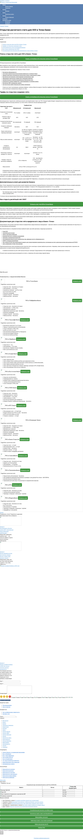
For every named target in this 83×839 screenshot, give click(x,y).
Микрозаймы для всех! (41, 817)
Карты (4, 12)
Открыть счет (77, 281)
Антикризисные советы (9, 764)
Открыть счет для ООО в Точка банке (41, 204)
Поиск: (2, 716)
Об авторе (7, 22)
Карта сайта (3, 780)
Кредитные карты (9, 14)
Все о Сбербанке (7, 754)
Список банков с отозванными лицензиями (14, 752)
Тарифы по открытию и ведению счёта (12, 46)
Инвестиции (6, 727)
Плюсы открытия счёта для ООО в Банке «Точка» (15, 44)
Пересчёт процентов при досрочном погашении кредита (23, 806)
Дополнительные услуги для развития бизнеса (14, 47)
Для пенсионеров (7, 705)
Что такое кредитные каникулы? (11, 760)
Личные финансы (7, 741)
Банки (4, 5)
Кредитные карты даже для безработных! (41, 813)
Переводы (7, 8)
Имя (1, 681)
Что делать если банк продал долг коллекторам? (27, 800)
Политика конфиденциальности (41, 838)
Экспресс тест (6, 714)
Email (1, 683)
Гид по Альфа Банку (8, 759)
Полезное (5, 19)
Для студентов (6, 707)
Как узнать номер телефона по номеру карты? (33, 805)
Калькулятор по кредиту (9, 769)
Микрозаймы (6, 742)
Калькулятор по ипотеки (9, 772)
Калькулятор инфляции (8, 777)
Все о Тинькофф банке (8, 755)
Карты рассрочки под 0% (41, 824)
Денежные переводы (8, 725)
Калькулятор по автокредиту (10, 774)
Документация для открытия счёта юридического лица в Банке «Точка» (20, 50)
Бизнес (4, 15)
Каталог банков (9, 6)
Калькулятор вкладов (8, 770)
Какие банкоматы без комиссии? (11, 762)
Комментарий (3, 693)
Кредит (4, 9)
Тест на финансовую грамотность (11, 712)
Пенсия (4, 745)
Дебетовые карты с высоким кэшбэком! (41, 820)
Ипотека (7, 11)
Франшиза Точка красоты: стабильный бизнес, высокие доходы (27, 802)
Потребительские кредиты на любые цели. (41, 810)
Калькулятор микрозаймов (9, 775)
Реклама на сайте (7, 20)
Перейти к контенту (5, 0)
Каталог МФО (6, 733)
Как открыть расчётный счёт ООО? (11, 49)
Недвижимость (6, 744)
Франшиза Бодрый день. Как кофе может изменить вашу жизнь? (27, 803)
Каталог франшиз (9, 17)
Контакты (7, 23)
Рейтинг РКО (41, 827)
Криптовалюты (6, 739)
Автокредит (5, 720)
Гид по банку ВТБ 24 (8, 757)
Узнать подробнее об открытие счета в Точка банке (41, 59)
